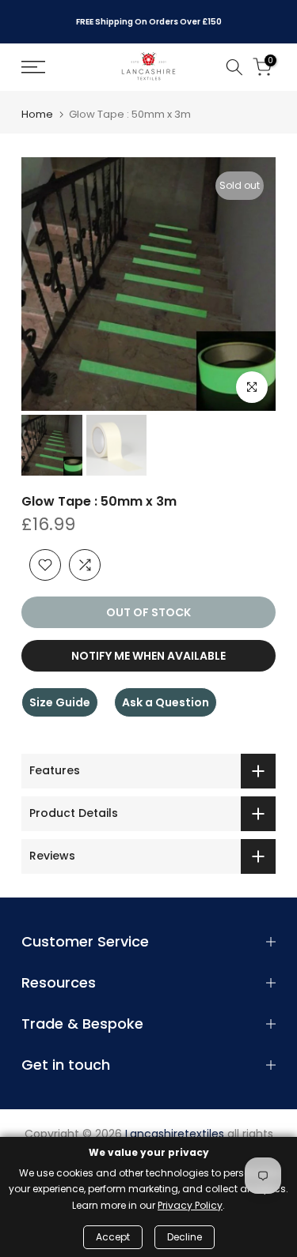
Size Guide (59, 702)
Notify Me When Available (148, 656)
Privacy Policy (190, 1205)
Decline (184, 1237)
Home (37, 114)
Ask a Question (165, 702)
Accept (113, 1237)
